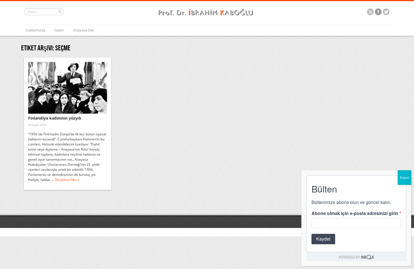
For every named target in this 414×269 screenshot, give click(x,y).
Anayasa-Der (83, 30)
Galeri (59, 30)
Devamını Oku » (67, 179)
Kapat (404, 177)
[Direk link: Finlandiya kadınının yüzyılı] (67, 88)
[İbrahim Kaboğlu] (207, 16)
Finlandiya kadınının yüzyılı (54, 118)
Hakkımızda (35, 30)
